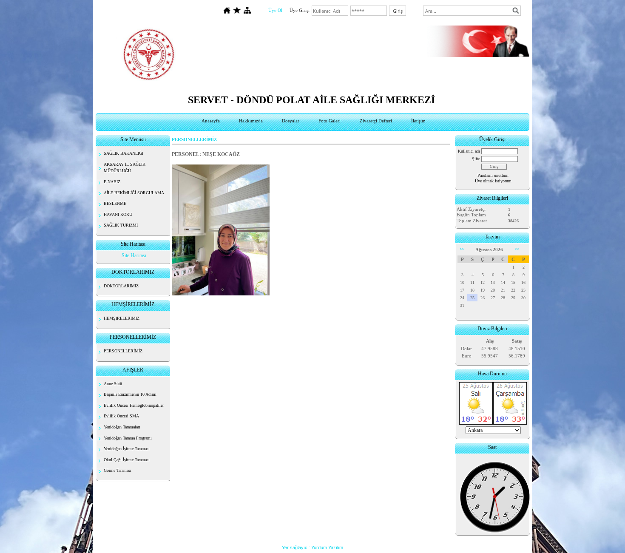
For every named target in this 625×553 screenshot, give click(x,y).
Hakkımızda (251, 120)
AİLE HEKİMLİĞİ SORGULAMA (134, 192)
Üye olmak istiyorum (493, 181)
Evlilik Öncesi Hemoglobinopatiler (134, 405)
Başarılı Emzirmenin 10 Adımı (130, 394)
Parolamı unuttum (493, 175)
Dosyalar (290, 120)
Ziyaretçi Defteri (376, 120)
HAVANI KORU (118, 214)
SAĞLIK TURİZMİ (121, 225)
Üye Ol (275, 10)
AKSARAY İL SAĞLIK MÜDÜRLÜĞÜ (124, 167)
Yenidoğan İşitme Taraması (127, 448)
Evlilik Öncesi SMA (121, 416)
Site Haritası (134, 255)
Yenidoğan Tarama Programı (128, 438)
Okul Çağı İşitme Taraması (127, 459)
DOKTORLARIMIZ (121, 286)
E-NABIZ (112, 181)
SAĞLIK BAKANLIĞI (123, 153)
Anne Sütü (113, 383)
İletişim (418, 120)
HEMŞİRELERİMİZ (121, 318)
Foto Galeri (329, 120)
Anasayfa (211, 120)
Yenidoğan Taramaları (122, 427)
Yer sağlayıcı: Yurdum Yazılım (312, 547)
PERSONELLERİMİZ (123, 351)
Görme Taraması (117, 470)
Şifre (476, 158)
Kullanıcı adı (469, 151)
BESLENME (115, 203)
